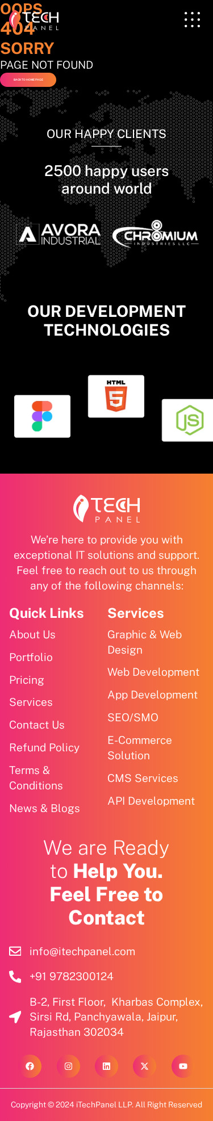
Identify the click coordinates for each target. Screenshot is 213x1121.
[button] (192, 20)
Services (135, 613)
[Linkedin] (106, 1066)
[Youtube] (183, 1066)
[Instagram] (68, 1066)
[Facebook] (29, 1066)
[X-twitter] (144, 1066)
